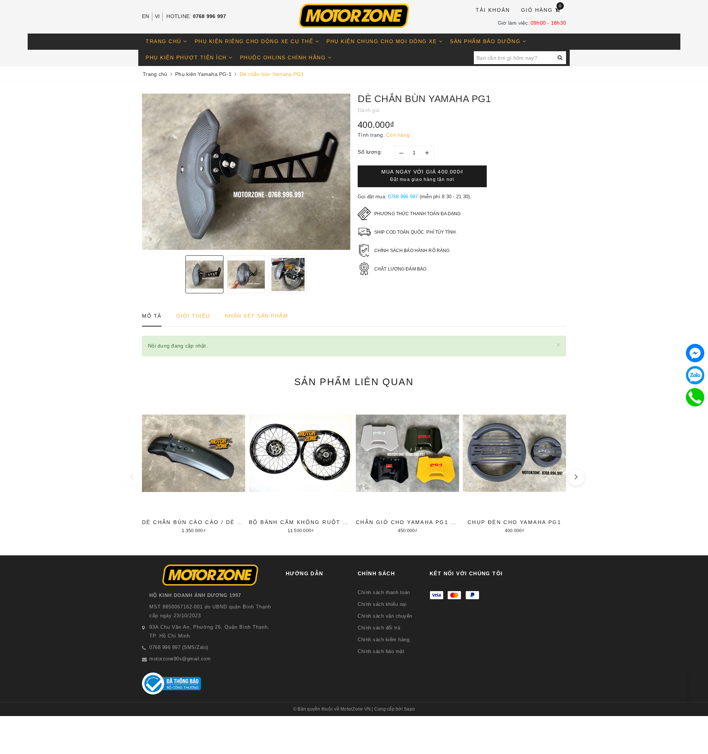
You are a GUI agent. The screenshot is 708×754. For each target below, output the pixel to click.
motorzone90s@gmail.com (180, 659)
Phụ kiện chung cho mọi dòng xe (382, 41)
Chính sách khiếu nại (382, 604)
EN (145, 16)
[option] (246, 172)
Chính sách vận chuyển (385, 616)
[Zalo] (695, 375)
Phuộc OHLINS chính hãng (284, 57)
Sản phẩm (354, 381)
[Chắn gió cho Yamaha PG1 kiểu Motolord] (407, 466)
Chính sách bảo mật (381, 651)
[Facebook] (695, 353)
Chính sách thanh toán (384, 592)
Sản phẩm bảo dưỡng (486, 41)
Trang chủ (164, 41)
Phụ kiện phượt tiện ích (187, 57)
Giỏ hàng (541, 9)
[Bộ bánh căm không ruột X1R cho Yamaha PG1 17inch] (300, 466)
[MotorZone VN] (354, 16)
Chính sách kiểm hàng (383, 639)
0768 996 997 (209, 16)
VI (157, 16)
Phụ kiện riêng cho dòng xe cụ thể (255, 41)
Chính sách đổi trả (379, 628)
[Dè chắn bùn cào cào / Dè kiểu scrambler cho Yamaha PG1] (193, 466)
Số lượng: (370, 152)
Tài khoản (493, 10)
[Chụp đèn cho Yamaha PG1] (514, 466)
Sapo (409, 709)
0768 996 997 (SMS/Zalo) (178, 647)
